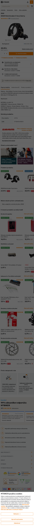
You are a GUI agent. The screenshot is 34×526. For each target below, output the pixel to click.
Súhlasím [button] (17, 514)
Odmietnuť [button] (17, 523)
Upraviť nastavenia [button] (17, 519)
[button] (4, 508)
